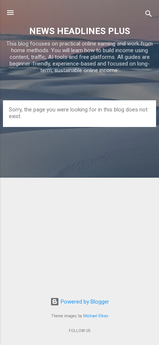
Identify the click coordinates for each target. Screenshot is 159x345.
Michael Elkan (95, 316)
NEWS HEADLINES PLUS (79, 31)
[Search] (148, 15)
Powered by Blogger (84, 301)
